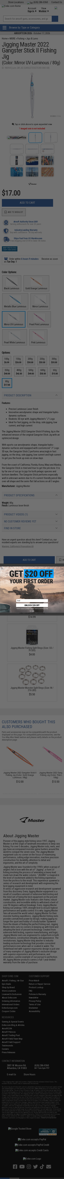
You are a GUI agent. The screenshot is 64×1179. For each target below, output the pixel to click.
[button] (32, 606)
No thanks (32, 611)
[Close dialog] (2, 568)
